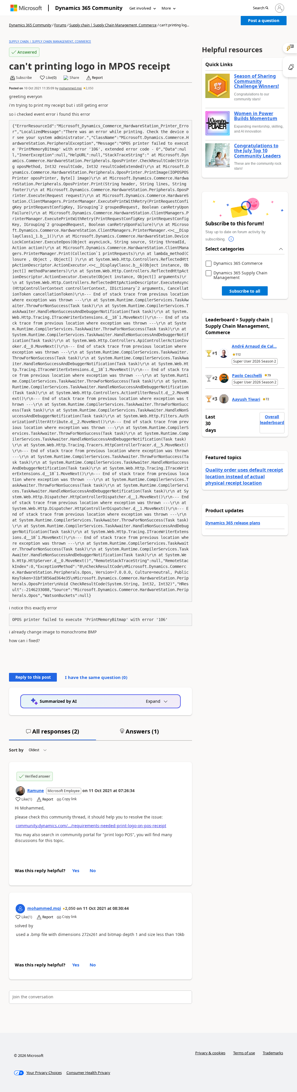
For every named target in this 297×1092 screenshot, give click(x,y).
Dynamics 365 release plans (232, 523)
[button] (260, 8)
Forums (60, 25)
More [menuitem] (166, 8)
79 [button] (269, 375)
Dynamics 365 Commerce (237, 263)
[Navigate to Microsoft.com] (26, 8)
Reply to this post (33, 677)
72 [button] (267, 399)
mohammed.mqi (70, 88)
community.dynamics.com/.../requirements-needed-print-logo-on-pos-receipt (91, 825)
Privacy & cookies (210, 1052)
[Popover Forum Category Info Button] (231, 239)
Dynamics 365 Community (88, 7)
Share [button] (74, 77)
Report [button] (97, 77)
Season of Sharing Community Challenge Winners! (256, 81)
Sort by (16, 750)
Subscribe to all (244, 291)
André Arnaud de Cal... (254, 346)
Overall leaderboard (272, 419)
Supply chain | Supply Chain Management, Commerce (113, 25)
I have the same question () (96, 677)
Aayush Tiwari (246, 399)
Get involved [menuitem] (140, 8)
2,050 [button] (89, 88)
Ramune (35, 790)
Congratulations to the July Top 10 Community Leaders (257, 151)
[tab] (52, 733)
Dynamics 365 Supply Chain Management (240, 275)
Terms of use (244, 1052)
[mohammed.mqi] (20, 908)
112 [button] (238, 354)
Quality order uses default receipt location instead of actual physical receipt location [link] (244, 476)
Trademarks (273, 1052)
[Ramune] (20, 791)
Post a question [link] (263, 20)
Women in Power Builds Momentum (255, 116)
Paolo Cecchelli (247, 375)
